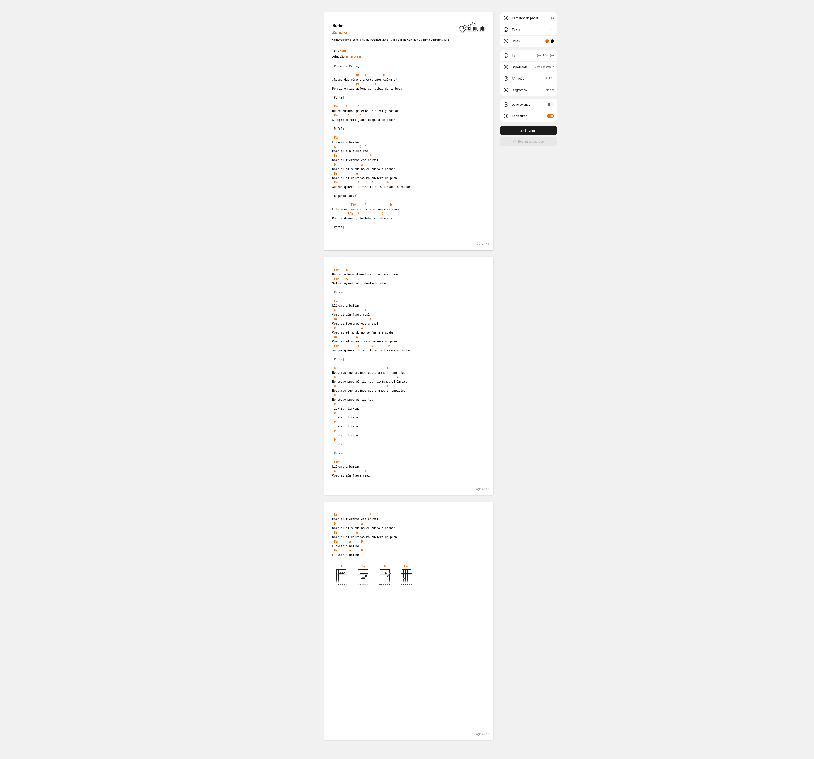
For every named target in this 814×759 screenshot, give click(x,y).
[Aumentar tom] (551, 55)
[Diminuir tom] (538, 55)
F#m (343, 50)
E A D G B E (353, 56)
